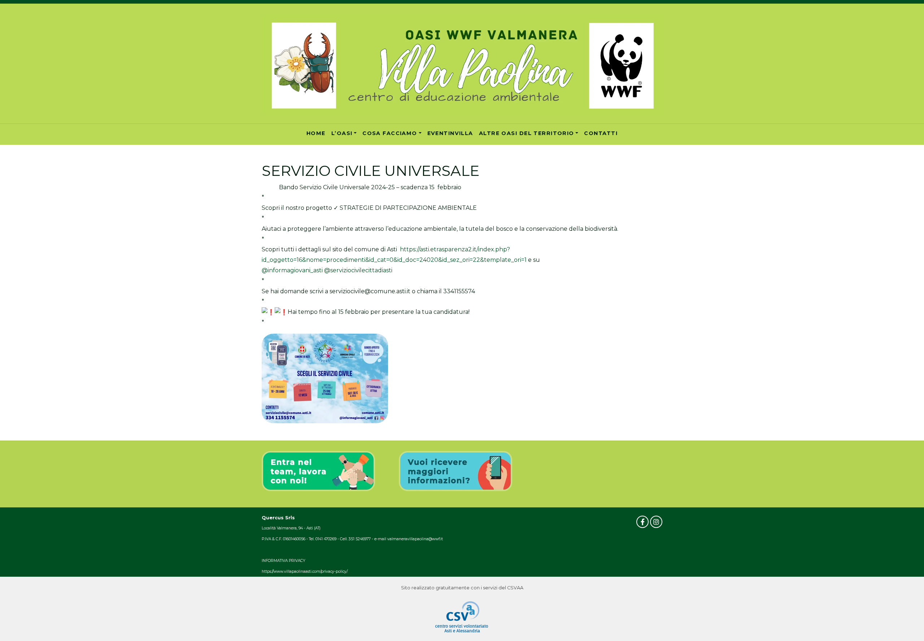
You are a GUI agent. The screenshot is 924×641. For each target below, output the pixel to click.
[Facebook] (642, 522)
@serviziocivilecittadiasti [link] (358, 270)
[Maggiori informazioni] (456, 471)
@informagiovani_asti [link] (292, 270)
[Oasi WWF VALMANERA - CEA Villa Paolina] (462, 65)
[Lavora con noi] (318, 471)
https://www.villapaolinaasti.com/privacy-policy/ (305, 571)
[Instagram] (656, 522)
